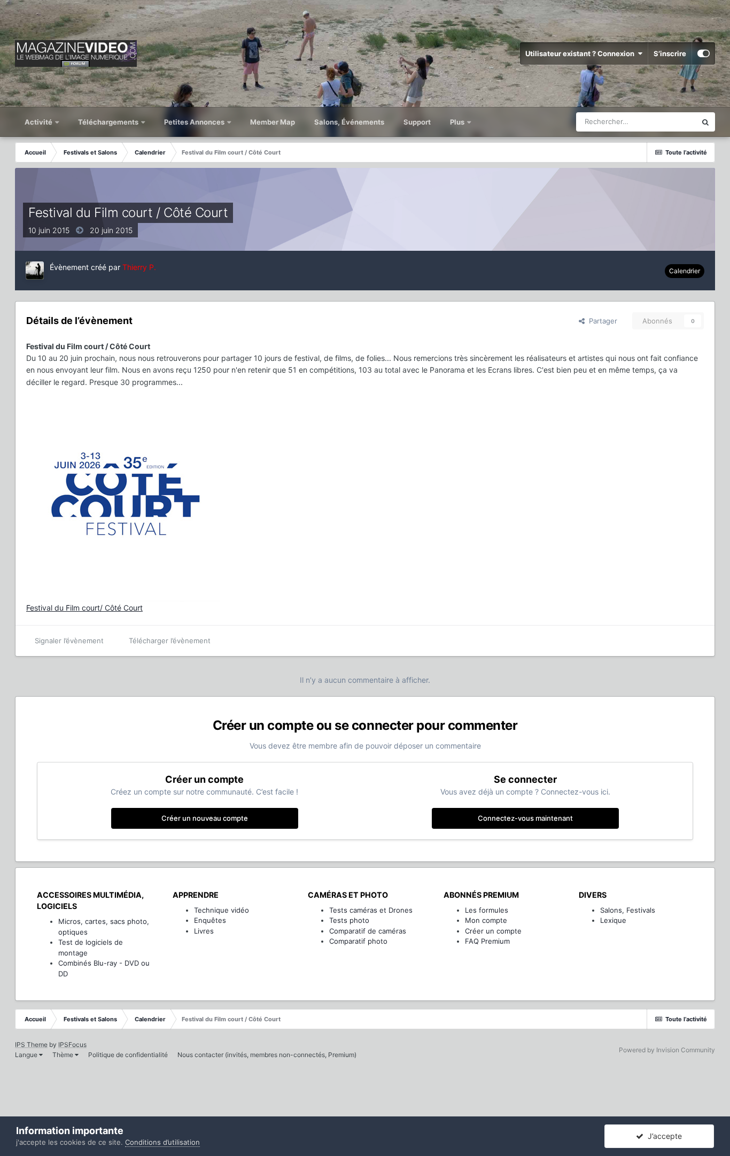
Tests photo (349, 920)
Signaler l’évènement (69, 640)
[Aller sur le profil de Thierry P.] (35, 270)
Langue (27, 1055)
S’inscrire (670, 53)
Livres (204, 931)
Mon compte (486, 920)
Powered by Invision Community (667, 1050)
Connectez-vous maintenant (525, 818)
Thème (63, 1055)
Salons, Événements (349, 122)
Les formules (486, 910)
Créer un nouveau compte (204, 818)
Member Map (272, 122)
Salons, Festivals (627, 910)
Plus (458, 122)
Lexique (613, 920)
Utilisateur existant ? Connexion (581, 53)
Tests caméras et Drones (371, 910)
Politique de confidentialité (128, 1055)
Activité (39, 122)
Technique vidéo (221, 910)
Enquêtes (210, 920)
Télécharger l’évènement (170, 640)
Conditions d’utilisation (162, 1142)
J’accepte (662, 1135)
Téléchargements (109, 122)
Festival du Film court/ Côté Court (84, 607)
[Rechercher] (705, 122)
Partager (601, 321)
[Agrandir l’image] (123, 494)
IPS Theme (31, 1045)
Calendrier (684, 271)
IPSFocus (72, 1045)
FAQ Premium (487, 941)
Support (417, 122)
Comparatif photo (358, 941)
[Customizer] (703, 53)
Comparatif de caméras (367, 931)
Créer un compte (493, 931)
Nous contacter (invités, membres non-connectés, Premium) (266, 1055)
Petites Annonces (194, 122)
